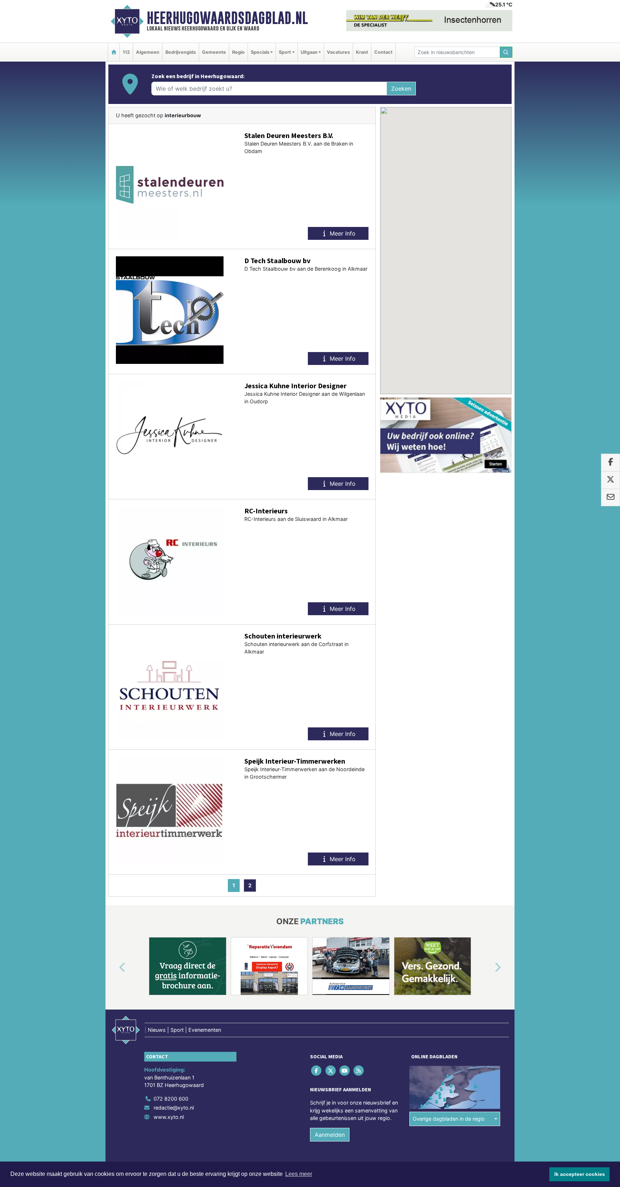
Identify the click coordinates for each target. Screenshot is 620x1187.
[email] (610, 497)
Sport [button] (285, 52)
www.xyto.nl (169, 1117)
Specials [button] (260, 52)
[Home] (113, 52)
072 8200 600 (171, 1099)
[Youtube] (345, 1070)
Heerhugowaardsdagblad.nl (227, 17)
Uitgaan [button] (309, 52)
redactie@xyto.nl (174, 1108)
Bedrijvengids (180, 52)
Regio (238, 52)
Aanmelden (330, 1134)
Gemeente (214, 52)
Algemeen (147, 52)
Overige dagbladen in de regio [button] (449, 1119)
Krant (362, 52)
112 (126, 52)
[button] (114, 967)
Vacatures (338, 52)
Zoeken (401, 88)
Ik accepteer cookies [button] (579, 1174)
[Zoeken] (506, 52)
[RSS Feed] (359, 1070)
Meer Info (342, 233)
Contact (383, 52)
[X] (331, 1070)
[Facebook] (317, 1070)
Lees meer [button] (298, 1174)
